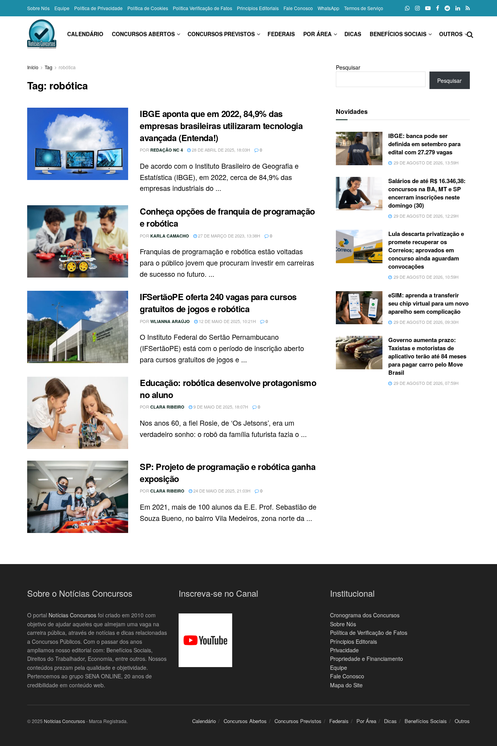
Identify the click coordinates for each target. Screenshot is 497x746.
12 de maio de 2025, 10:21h (227, 321)
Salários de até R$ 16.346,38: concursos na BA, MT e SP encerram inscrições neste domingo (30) (427, 193)
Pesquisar (348, 67)
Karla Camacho (169, 236)
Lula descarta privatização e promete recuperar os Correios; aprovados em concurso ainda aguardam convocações (426, 250)
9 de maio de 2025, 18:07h (220, 407)
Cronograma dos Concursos (365, 615)
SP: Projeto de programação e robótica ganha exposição (227, 472)
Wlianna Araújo (170, 321)
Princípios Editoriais (258, 8)
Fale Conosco (298, 8)
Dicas (352, 34)
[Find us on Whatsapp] (407, 8)
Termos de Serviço (363, 8)
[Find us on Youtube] (428, 8)
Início (32, 67)
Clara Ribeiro (167, 407)
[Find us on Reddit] (447, 8)
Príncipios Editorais (353, 641)
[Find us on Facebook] (437, 8)
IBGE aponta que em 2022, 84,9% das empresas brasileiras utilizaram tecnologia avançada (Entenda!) (221, 125)
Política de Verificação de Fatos (368, 632)
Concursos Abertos (143, 34)
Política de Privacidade (98, 8)
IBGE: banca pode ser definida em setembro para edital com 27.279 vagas (424, 143)
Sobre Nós (38, 8)
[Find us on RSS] (468, 8)
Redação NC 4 (166, 150)
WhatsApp (328, 8)
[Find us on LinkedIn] (457, 8)
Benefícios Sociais (398, 34)
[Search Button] (470, 34)
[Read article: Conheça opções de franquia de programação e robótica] (77, 241)
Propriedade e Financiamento (366, 658)
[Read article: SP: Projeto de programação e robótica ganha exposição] (77, 497)
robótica (67, 67)
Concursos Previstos (221, 34)
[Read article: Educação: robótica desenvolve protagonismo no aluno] (77, 413)
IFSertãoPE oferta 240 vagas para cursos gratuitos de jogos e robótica (218, 302)
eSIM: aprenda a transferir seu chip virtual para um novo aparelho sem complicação (428, 303)
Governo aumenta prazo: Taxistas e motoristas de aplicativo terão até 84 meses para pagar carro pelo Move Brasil (427, 356)
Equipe (62, 8)
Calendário (85, 34)
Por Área (317, 34)
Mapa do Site (346, 685)
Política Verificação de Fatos (202, 8)
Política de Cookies (147, 8)
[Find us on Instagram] (417, 8)
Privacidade (344, 650)
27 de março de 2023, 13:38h (228, 235)
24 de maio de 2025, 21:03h (221, 490)
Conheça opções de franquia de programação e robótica (227, 217)
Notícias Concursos (72, 615)
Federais (281, 34)
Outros (450, 34)
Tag (48, 67)
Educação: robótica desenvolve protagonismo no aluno (228, 388)
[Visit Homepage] (41, 34)
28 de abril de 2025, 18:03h (220, 150)
